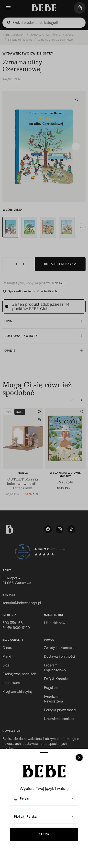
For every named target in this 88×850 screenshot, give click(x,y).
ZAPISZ (44, 834)
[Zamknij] (79, 757)
